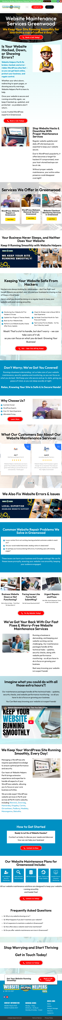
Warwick (13, 802)
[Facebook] (58, 1)
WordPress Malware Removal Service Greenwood (31, 212)
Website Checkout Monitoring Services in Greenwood (52, 212)
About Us (49, 1011)
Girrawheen (7, 808)
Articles (49, 1006)
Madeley (24, 808)
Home (49, 1004)
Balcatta (17, 811)
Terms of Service (37, 1018)
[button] (33, 482)
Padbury (16, 808)
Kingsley (15, 805)
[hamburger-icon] (27, 7)
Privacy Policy (49, 1018)
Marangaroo (7, 811)
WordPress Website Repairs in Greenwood (10, 213)
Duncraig (22, 802)
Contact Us (50, 1013)
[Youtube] (61, 1)
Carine (22, 805)
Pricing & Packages (52, 1008)
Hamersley (6, 805)
